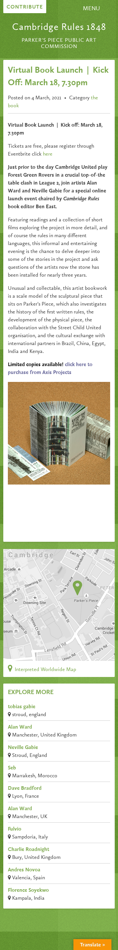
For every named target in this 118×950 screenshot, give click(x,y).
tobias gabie (21, 707)
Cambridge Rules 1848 (59, 27)
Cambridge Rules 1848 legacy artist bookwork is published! (86, 513)
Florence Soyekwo (28, 890)
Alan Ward (20, 727)
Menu (91, 9)
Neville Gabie (23, 747)
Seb (12, 768)
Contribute (25, 7)
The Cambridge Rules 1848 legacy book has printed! (32, 509)
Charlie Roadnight (28, 849)
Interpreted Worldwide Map (44, 669)
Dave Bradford (25, 788)
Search (74, 11)
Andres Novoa (24, 870)
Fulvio (14, 829)
